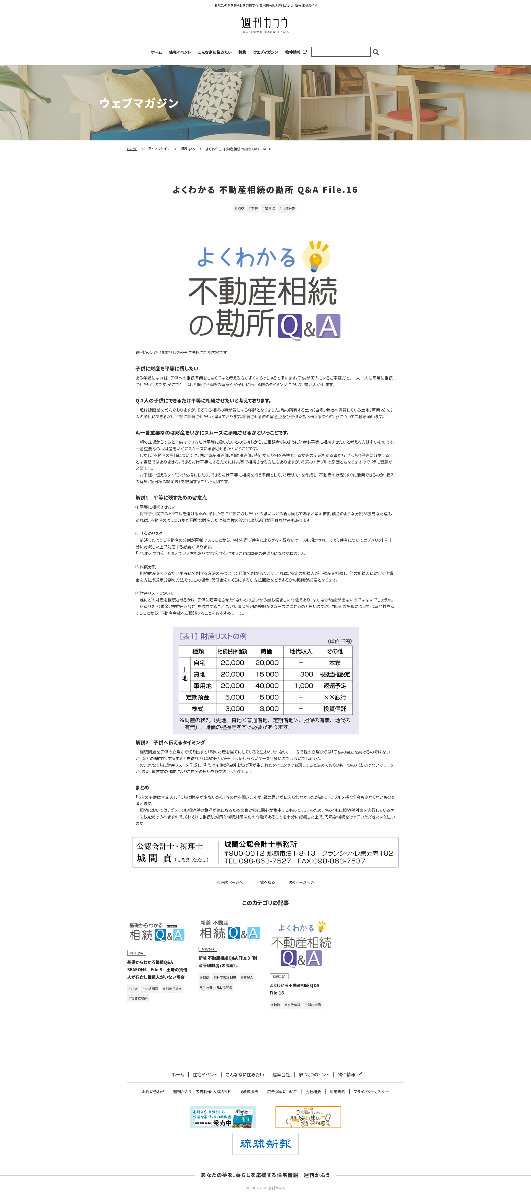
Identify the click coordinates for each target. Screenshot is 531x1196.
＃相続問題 (150, 988)
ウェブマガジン (265, 52)
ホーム (156, 52)
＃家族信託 (293, 1004)
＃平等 (253, 208)
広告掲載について (282, 1091)
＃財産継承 (313, 1004)
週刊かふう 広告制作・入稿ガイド (202, 1091)
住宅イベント (180, 52)
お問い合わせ (153, 1091)
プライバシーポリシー (371, 1091)
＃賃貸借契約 (138, 998)
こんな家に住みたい (215, 52)
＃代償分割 (287, 208)
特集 (242, 52)
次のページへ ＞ (301, 882)
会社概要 (313, 1091)
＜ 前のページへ (230, 882)
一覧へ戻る (265, 882)
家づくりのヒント (314, 1074)
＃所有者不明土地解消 (216, 987)
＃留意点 (268, 208)
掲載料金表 (249, 1091)
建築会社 (281, 1074)
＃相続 (239, 208)
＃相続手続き (172, 988)
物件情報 (293, 52)
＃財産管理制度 (225, 977)
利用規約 (337, 1091)
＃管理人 (247, 977)
